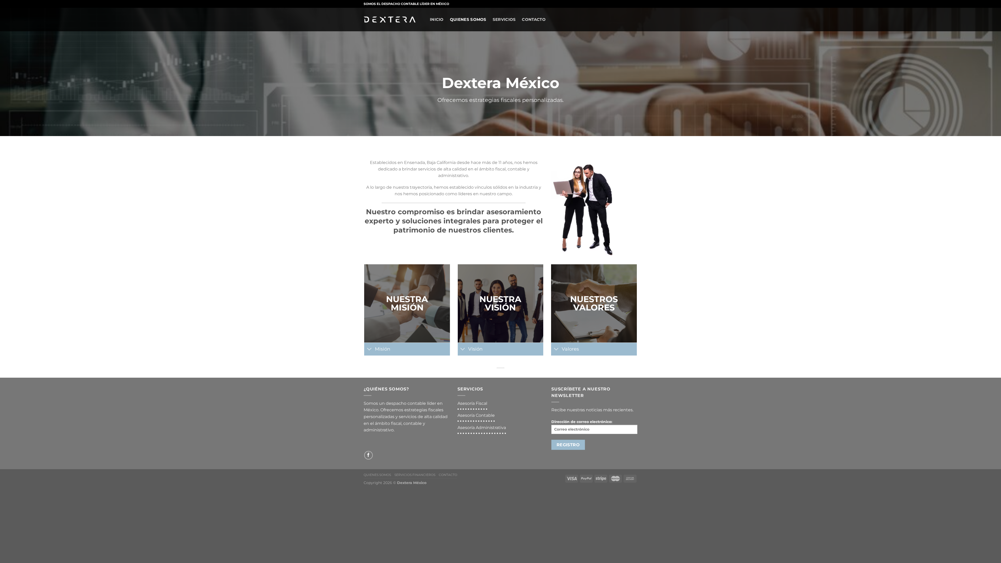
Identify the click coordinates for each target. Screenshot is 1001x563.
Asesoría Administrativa (481, 427)
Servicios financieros (414, 475)
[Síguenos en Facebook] (368, 455)
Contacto (533, 19)
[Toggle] (369, 349)
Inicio (437, 19)
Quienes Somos (468, 19)
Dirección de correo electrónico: (581, 421)
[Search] (425, 18)
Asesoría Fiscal (472, 403)
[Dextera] (390, 19)
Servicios (504, 19)
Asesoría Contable (476, 415)
